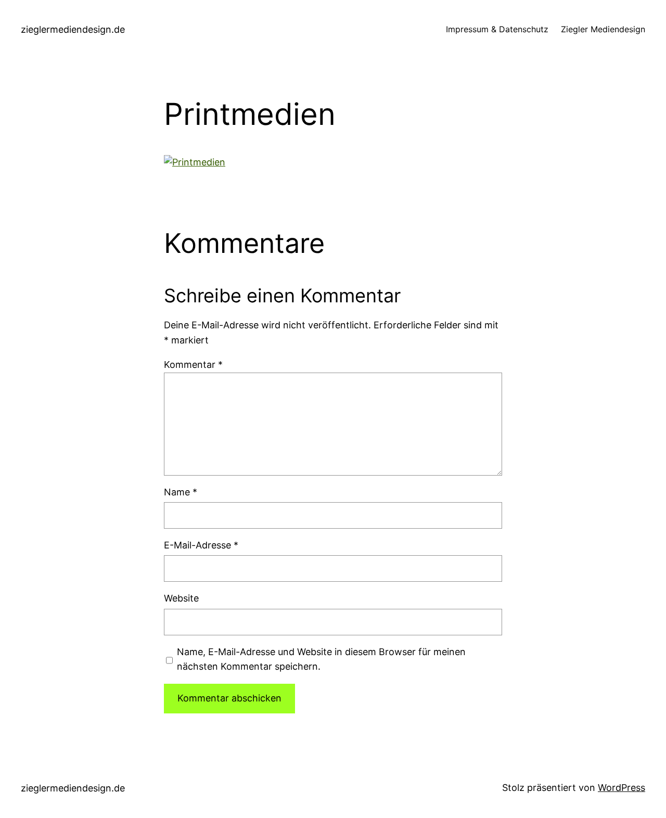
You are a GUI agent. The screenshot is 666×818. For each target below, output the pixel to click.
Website (181, 598)
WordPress (621, 787)
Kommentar (193, 364)
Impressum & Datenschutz (497, 29)
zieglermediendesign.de (73, 29)
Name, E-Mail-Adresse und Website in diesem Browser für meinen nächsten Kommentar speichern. (321, 659)
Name (180, 492)
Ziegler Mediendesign (603, 29)
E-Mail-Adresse (201, 545)
